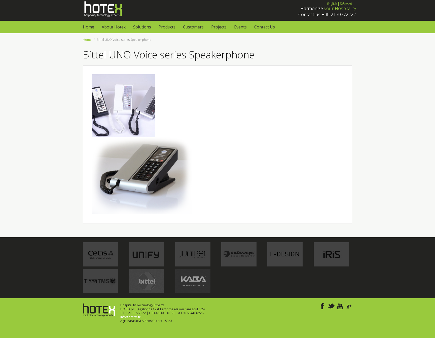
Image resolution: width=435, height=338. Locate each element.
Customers (193, 27)
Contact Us (264, 27)
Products (167, 27)
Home (88, 27)
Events (240, 27)
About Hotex (114, 27)
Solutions (142, 27)
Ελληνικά (346, 4)
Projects (219, 27)
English (332, 4)
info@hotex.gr (130, 317)
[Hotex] (103, 9)
